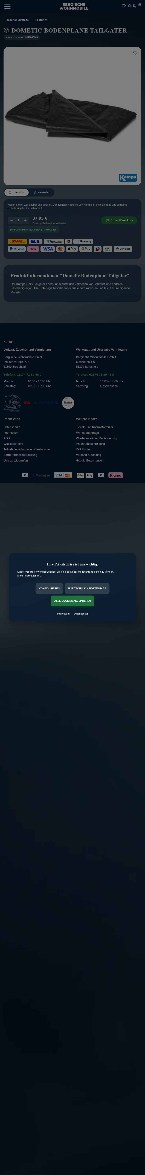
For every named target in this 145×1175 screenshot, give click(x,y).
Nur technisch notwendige (87, 588)
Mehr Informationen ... (29, 575)
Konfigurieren (49, 588)
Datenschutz (81, 613)
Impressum (63, 613)
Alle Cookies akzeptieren (72, 600)
